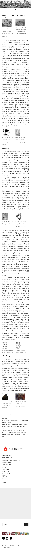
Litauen (4, 475)
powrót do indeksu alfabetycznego (8, 414)
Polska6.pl (5, 478)
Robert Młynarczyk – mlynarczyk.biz (11, 460)
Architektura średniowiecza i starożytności (15, 3)
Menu (16, 9)
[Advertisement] (15, 503)
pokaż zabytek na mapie (6, 411)
